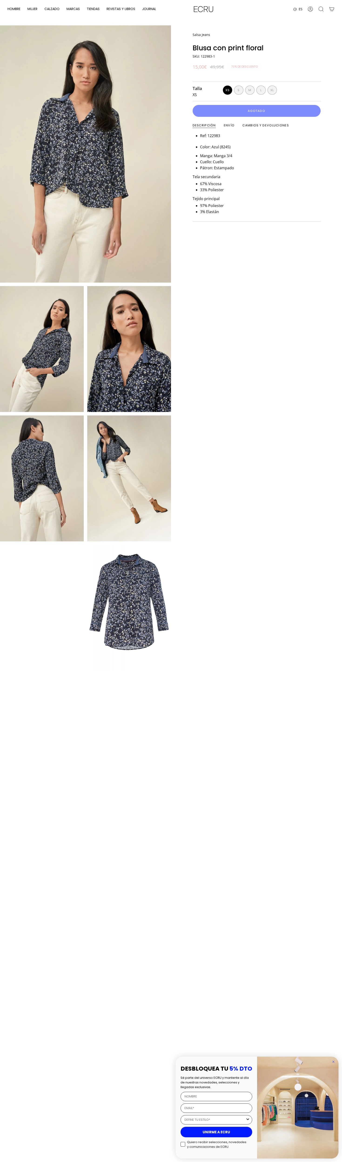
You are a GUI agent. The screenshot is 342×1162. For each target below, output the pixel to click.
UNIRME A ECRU (216, 1132)
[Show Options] (247, 1119)
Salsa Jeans (201, 34)
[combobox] (214, 1119)
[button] (14, 9)
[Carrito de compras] (331, 9)
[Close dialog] (333, 1061)
